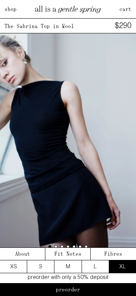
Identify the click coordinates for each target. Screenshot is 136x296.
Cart (125, 9)
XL (122, 266)
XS (13, 266)
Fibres (113, 254)
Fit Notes (68, 254)
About (22, 254)
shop (11, 9)
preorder (68, 289)
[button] (49, 246)
